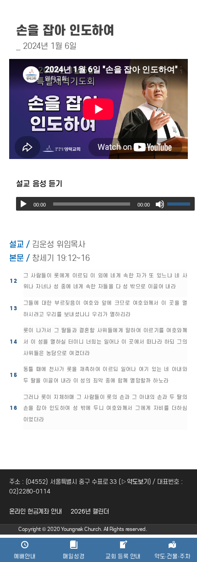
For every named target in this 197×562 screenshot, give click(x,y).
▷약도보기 (135, 482)
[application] (105, 204)
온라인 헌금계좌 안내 (35, 511)
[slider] (181, 204)
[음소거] (159, 204)
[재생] (23, 204)
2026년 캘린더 (90, 511)
